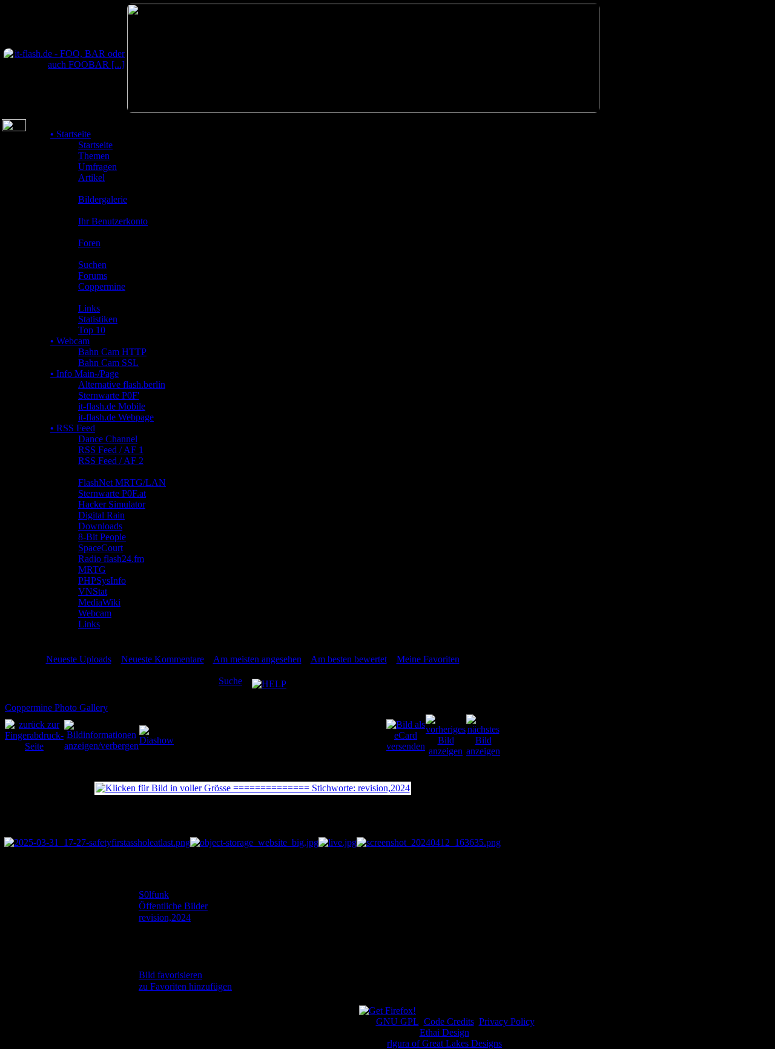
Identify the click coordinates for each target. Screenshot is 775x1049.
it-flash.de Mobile (111, 406)
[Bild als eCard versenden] (405, 735)
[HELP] (269, 681)
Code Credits (449, 1021)
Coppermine (101, 286)
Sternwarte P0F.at (112, 493)
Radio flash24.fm (111, 559)
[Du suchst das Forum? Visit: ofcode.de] (363, 109)
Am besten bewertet (349, 659)
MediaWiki (99, 602)
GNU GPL (397, 1021)
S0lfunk (154, 894)
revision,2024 (165, 917)
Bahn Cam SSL (108, 363)
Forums (92, 275)
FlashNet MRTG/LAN (122, 482)
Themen (94, 156)
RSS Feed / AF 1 (110, 450)
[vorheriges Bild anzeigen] (446, 735)
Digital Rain (101, 515)
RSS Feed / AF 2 (110, 461)
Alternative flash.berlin (121, 384)
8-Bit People (102, 537)
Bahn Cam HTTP (112, 352)
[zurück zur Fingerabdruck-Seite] (34, 735)
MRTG (92, 569)
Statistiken (97, 319)
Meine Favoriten (428, 659)
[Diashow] (156, 735)
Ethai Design (444, 1032)
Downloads (100, 526)
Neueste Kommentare (162, 659)
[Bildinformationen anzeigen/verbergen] (101, 735)
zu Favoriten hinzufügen (185, 986)
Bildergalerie (102, 199)
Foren (89, 243)
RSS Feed (72, 428)
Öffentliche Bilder (173, 906)
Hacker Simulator (111, 504)
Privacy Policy (507, 1021)
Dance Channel (107, 439)
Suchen (92, 265)
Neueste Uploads (78, 659)
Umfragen (97, 167)
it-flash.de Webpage (116, 417)
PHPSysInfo (102, 580)
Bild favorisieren (170, 975)
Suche (230, 681)
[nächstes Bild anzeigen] (483, 735)
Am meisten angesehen (257, 659)
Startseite (70, 134)
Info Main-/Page (84, 373)
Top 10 (91, 330)
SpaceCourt (100, 548)
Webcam (70, 341)
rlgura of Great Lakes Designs (444, 1043)
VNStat (92, 591)
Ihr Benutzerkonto (113, 221)
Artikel (91, 177)
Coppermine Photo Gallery (56, 707)
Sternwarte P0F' (108, 395)
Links (89, 308)
